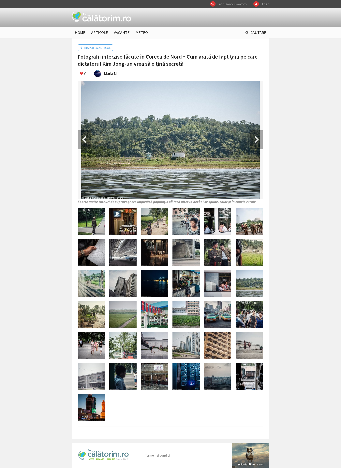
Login (265, 4)
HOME (80, 32)
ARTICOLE (99, 32)
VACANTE (122, 32)
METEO (142, 32)
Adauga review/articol (233, 4)
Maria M (110, 73)
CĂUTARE (258, 32)
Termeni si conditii (157, 455)
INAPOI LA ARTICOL (96, 48)
